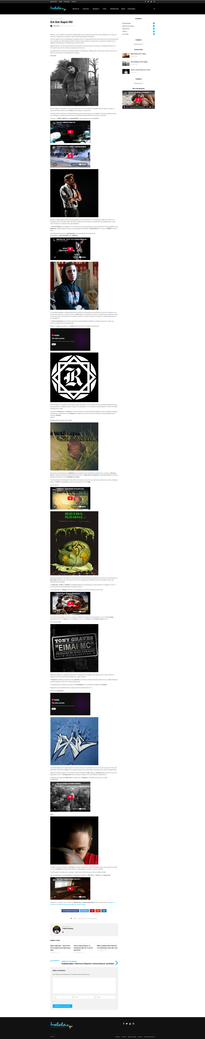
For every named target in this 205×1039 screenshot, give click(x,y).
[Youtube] (151, 1)
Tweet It (85, 910)
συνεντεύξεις (125, 34)
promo (74, 918)
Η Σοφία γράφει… (132, 8)
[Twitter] (127, 1023)
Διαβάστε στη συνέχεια (69, 961)
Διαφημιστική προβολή (132, 1036)
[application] (138, 100)
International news (114, 8)
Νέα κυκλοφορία (93, 918)
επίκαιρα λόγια (125, 28)
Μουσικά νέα (76, 8)
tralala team (124, 1036)
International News (126, 23)
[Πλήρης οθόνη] (153, 107)
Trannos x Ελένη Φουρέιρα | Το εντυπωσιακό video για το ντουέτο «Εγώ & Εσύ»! (83, 948)
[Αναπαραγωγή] (124, 107)
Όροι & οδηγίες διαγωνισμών (149, 1036)
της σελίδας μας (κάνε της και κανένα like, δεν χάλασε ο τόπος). (71, 904)
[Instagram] (154, 1)
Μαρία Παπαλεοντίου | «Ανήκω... (139, 53)
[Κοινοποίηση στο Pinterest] (92, 910)
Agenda (123, 8)
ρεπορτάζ (124, 31)
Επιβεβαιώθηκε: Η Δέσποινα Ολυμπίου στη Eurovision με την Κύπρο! (88, 964)
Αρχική (60, 1)
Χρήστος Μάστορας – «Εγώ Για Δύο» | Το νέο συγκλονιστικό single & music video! (60, 948)
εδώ (71, 617)
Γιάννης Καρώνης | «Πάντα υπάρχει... (139, 61)
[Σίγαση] (150, 107)
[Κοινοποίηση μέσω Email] (104, 910)
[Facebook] (123, 1023)
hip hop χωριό (59, 18)
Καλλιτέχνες (86, 8)
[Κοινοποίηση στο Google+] (98, 910)
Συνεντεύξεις (67, 1)
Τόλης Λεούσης (56, 25)
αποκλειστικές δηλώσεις (128, 26)
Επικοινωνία (117, 1036)
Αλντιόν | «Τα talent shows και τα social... (141, 69)
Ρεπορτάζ (74, 1)
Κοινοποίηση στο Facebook (71, 910)
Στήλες (104, 8)
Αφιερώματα (96, 8)
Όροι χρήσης (140, 1036)
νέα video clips (83, 918)
